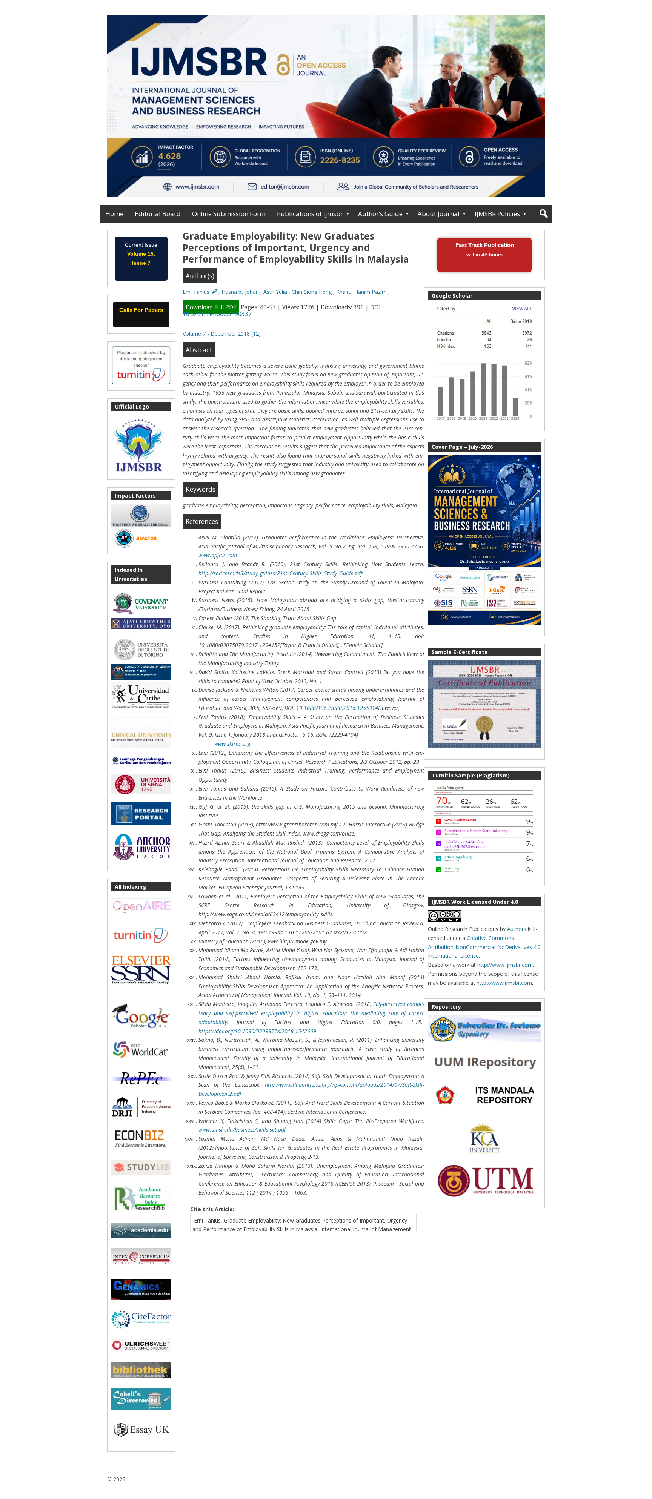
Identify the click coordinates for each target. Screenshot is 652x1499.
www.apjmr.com (217, 555)
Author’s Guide (380, 213)
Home (114, 213)
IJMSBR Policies (497, 213)
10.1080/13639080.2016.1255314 (337, 707)
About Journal (439, 213)
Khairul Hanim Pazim (362, 291)
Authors (516, 928)
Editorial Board (158, 213)
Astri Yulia (276, 291)
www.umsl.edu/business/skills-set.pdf (242, 1129)
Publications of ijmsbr (310, 213)
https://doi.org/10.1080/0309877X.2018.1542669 (257, 1031)
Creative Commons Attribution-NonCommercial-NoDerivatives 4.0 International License (484, 947)
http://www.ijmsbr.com (505, 964)
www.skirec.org (232, 743)
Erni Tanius (197, 291)
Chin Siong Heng (312, 291)
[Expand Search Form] (543, 214)
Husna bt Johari (240, 291)
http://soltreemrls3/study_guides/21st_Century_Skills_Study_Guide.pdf (280, 573)
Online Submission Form (229, 213)
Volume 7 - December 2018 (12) (222, 333)
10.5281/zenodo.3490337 (217, 314)
